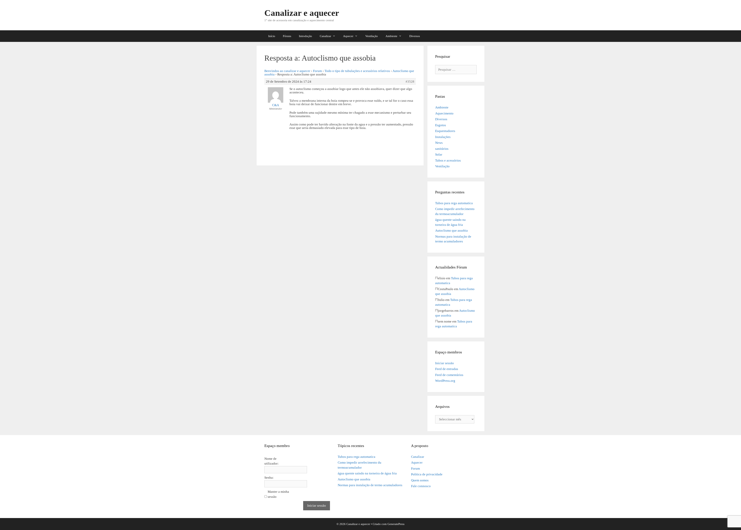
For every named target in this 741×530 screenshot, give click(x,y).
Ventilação (371, 36)
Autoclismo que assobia (451, 230)
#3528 (410, 81)
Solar (438, 154)
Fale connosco (421, 486)
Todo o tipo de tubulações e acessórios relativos (357, 71)
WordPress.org (445, 381)
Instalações (443, 137)
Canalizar (325, 36)
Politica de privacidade (426, 474)
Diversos (414, 36)
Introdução (305, 36)
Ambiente (391, 36)
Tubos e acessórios (448, 160)
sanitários (441, 149)
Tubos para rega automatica (454, 203)
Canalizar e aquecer (301, 13)
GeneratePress (395, 524)
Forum (317, 71)
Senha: (269, 477)
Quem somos (420, 480)
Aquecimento (444, 113)
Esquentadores (445, 131)
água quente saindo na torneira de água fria (367, 473)
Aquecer (348, 36)
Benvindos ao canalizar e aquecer (287, 71)
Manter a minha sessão (278, 494)
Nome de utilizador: (271, 461)
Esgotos (440, 125)
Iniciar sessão (444, 363)
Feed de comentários (449, 375)
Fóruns (287, 36)
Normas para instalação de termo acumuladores (370, 485)
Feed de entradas (446, 369)
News (439, 143)
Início (271, 36)
